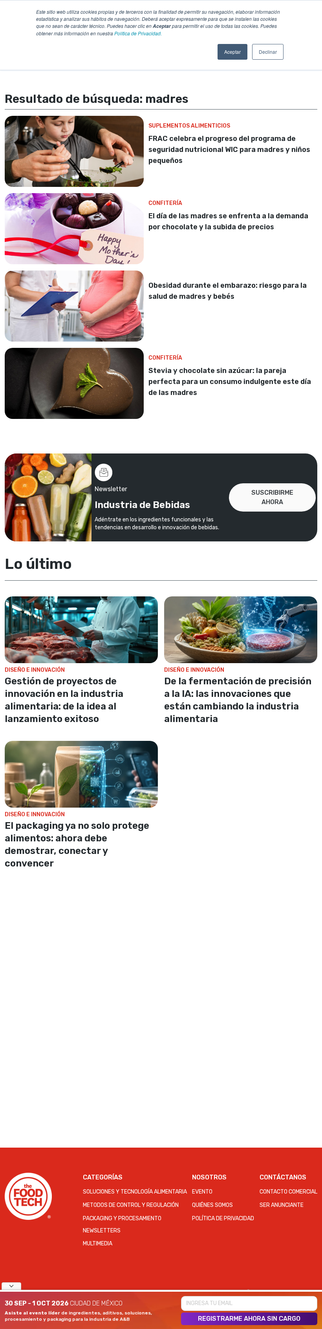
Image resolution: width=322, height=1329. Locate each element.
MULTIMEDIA (97, 1243)
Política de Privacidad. (138, 33)
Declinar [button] (268, 51)
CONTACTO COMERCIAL (288, 1191)
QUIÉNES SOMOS (212, 1205)
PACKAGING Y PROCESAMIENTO (122, 1218)
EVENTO (202, 1191)
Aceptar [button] (232, 51)
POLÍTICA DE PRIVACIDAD (223, 1218)
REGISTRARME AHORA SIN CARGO (249, 1318)
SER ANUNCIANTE (282, 1205)
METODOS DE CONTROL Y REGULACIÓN (131, 1205)
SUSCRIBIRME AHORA (272, 497)
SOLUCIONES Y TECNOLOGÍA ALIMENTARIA (135, 1191)
